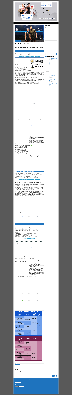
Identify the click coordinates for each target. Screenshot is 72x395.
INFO (48, 56)
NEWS (46, 56)
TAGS (50, 56)
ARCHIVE (52, 56)
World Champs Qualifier (17, 364)
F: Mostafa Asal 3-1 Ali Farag (53, 58)
